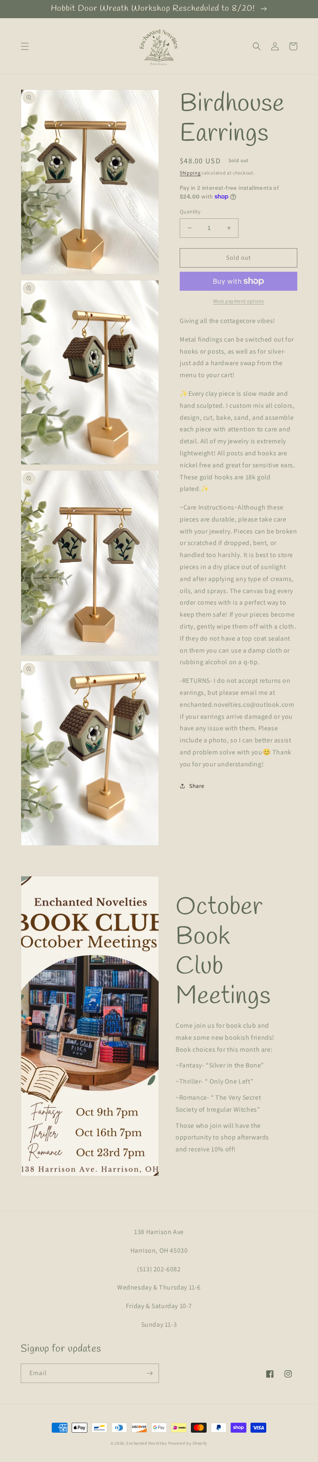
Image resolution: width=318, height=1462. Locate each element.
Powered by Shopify (188, 1443)
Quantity (190, 211)
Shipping (190, 173)
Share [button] (197, 786)
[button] (25, 46)
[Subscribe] (149, 1373)
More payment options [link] (238, 301)
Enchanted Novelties (146, 1443)
